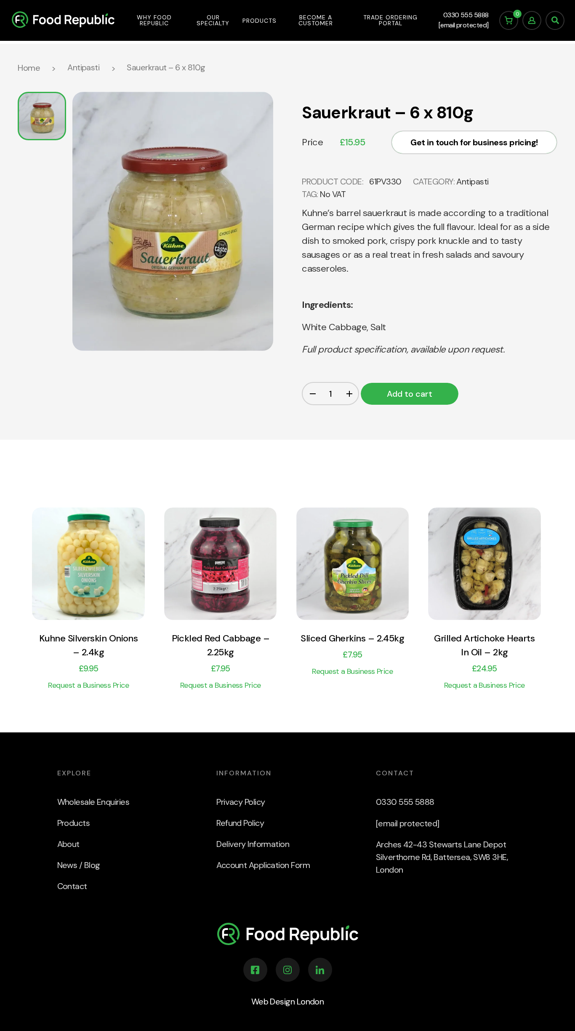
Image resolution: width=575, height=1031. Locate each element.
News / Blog (78, 865)
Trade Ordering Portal (390, 20)
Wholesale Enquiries (93, 801)
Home (29, 67)
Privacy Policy (240, 801)
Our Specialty (213, 20)
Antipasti (83, 67)
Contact (72, 886)
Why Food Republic (154, 20)
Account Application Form (263, 865)
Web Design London (287, 1001)
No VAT (333, 194)
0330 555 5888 (466, 15)
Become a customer (315, 20)
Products (259, 20)
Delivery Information (252, 844)
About (68, 844)
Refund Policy (240, 822)
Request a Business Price (88, 685)
